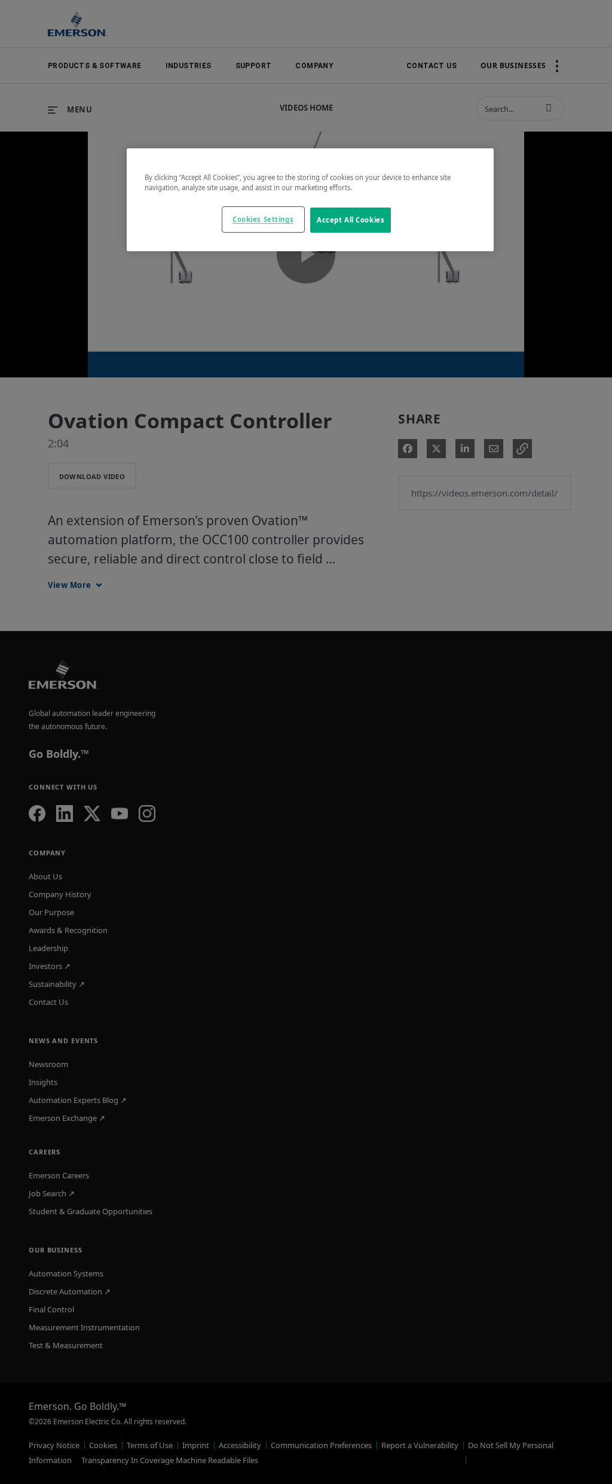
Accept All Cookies (350, 219)
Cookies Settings (262, 219)
